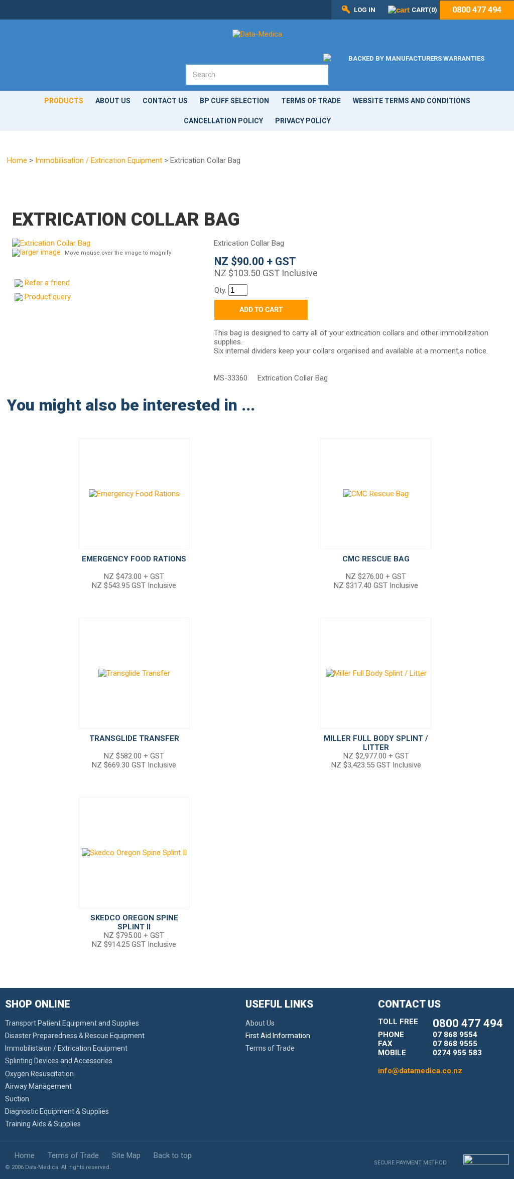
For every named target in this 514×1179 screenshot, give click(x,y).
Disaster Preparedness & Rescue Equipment (75, 1036)
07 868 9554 (455, 1034)
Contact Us (165, 101)
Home (17, 160)
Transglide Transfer (134, 738)
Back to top (173, 1155)
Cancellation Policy (223, 121)
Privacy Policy (303, 121)
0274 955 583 (457, 1052)
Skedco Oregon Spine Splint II (134, 922)
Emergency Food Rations (134, 558)
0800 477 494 (476, 10)
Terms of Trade (311, 101)
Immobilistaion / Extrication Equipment (66, 1048)
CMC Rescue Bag (376, 558)
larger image (40, 252)
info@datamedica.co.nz (420, 1070)
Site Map (126, 1155)
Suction (17, 1099)
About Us (113, 101)
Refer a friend (47, 282)
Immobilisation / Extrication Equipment (98, 160)
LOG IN (364, 10)
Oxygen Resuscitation (39, 1074)
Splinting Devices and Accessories (58, 1061)
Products (63, 101)
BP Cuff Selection (234, 101)
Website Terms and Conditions (411, 101)
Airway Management (38, 1086)
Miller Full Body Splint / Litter (376, 743)
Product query (48, 296)
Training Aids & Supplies (43, 1124)
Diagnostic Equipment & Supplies (57, 1111)
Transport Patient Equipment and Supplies (72, 1023)
